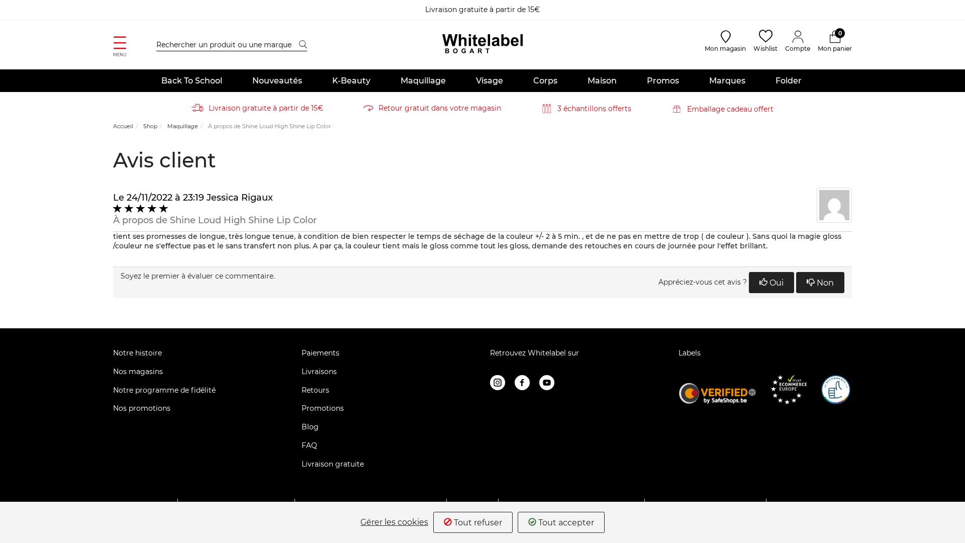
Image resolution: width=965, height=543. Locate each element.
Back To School (191, 80)
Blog (310, 426)
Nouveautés (277, 80)
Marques (727, 80)
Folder (789, 80)
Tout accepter (565, 522)
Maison (602, 80)
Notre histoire (137, 352)
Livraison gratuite (333, 464)
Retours (315, 390)
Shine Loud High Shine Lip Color (243, 220)
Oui (775, 283)
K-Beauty (351, 80)
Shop (150, 126)
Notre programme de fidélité (164, 390)
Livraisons (319, 371)
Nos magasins (138, 371)
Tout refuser (477, 522)
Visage (489, 80)
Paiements (320, 352)
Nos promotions (141, 408)
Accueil (123, 126)
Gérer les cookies (394, 522)
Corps (545, 80)
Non (824, 283)
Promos (663, 80)
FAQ (309, 445)
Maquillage (423, 80)
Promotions (323, 408)
